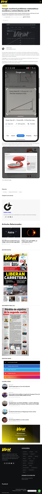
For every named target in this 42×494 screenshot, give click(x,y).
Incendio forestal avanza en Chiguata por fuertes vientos (22, 411)
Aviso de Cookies (26, 490)
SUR (34, 458)
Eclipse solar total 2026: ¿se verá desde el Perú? (10, 241)
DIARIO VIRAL (7, 212)
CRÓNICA (30, 465)
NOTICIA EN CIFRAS (26, 467)
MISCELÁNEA (30, 456)
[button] (37, 224)
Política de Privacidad (16, 490)
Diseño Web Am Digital (5, 492)
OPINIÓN (24, 472)
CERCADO (24, 458)
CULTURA (24, 456)
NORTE (29, 458)
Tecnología (4, 239)
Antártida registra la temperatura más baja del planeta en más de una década (30, 242)
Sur (9, 410)
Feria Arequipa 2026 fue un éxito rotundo (19, 419)
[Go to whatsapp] (39, 490)
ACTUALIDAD (25, 451)
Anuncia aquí (21, 434)
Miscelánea (11, 392)
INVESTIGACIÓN (30, 463)
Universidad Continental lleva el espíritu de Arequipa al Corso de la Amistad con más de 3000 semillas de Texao (24, 395)
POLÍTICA (24, 463)
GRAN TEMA (24, 465)
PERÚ (36, 451)
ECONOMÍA (31, 451)
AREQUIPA (36, 456)
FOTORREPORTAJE (34, 467)
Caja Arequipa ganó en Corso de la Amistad (19, 386)
